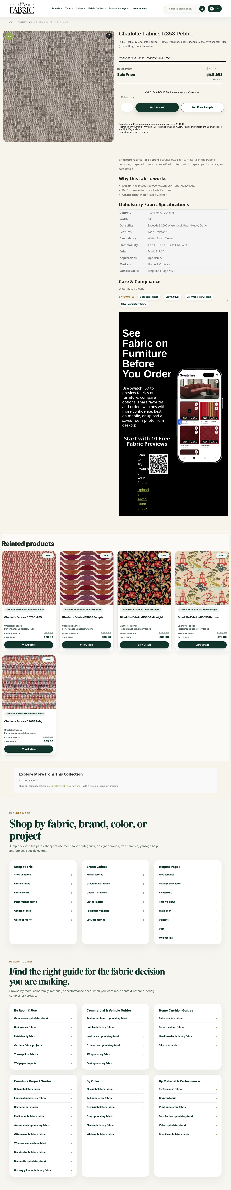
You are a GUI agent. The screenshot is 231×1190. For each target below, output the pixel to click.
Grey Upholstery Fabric (199, 297)
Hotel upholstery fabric (100, 1027)
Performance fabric (25, 901)
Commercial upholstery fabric (31, 1018)
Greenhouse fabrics (98, 883)
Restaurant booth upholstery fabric (107, 1018)
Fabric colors (21, 892)
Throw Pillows (139, 8)
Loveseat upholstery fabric (30, 1098)
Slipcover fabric (168, 1045)
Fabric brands (22, 883)
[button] (109, 36)
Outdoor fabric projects (28, 1045)
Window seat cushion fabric (30, 1143)
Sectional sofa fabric (26, 1107)
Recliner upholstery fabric (29, 1116)
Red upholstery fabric (99, 1098)
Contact (164, 919)
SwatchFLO (165, 892)
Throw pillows (167, 901)
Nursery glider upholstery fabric (33, 1170)
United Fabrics (95, 901)
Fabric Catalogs (117, 8)
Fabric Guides (95, 8)
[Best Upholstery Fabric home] (22, 8)
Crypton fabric (22, 910)
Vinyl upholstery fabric (172, 1107)
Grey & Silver (172, 297)
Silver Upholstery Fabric (133, 304)
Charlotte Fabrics (149, 297)
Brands (56, 8)
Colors (79, 8)
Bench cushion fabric (171, 1027)
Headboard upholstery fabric (176, 1036)
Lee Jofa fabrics (96, 919)
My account (166, 937)
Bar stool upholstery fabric (29, 1152)
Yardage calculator (170, 883)
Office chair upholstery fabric (104, 1045)
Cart (161, 928)
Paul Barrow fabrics (98, 910)
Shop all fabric (22, 874)
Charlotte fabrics (97, 892)
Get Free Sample (202, 107)
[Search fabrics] (202, 9)
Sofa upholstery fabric (27, 1089)
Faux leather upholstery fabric (176, 1116)
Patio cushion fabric (170, 1018)
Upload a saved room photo (143, 499)
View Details (29, 645)
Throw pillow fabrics (26, 1054)
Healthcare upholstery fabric (103, 1036)
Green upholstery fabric (100, 1107)
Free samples (166, 874)
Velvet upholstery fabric (173, 1125)
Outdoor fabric (23, 919)
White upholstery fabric (100, 1134)
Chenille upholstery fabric (174, 1134)
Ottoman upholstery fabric (29, 1134)
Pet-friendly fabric (25, 1036)
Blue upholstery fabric (99, 1089)
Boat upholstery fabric (100, 1063)
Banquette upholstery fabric (30, 1161)
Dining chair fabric (25, 1027)
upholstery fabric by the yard (65, 785)
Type (68, 8)
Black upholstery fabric (100, 1125)
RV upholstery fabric (99, 1054)
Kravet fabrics (95, 874)
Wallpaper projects (25, 1063)
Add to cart (157, 107)
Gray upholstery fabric (100, 1116)
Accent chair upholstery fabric (32, 1125)
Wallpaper (165, 910)
